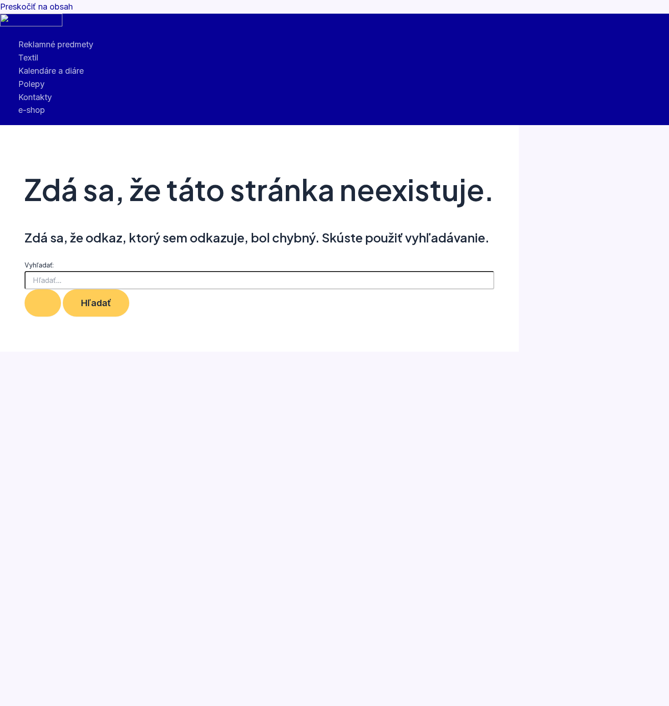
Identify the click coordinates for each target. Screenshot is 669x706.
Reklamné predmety (55, 44)
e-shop (31, 110)
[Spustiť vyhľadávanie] (43, 303)
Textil (28, 57)
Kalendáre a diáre (51, 71)
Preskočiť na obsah (36, 6)
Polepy (31, 84)
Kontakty (35, 97)
